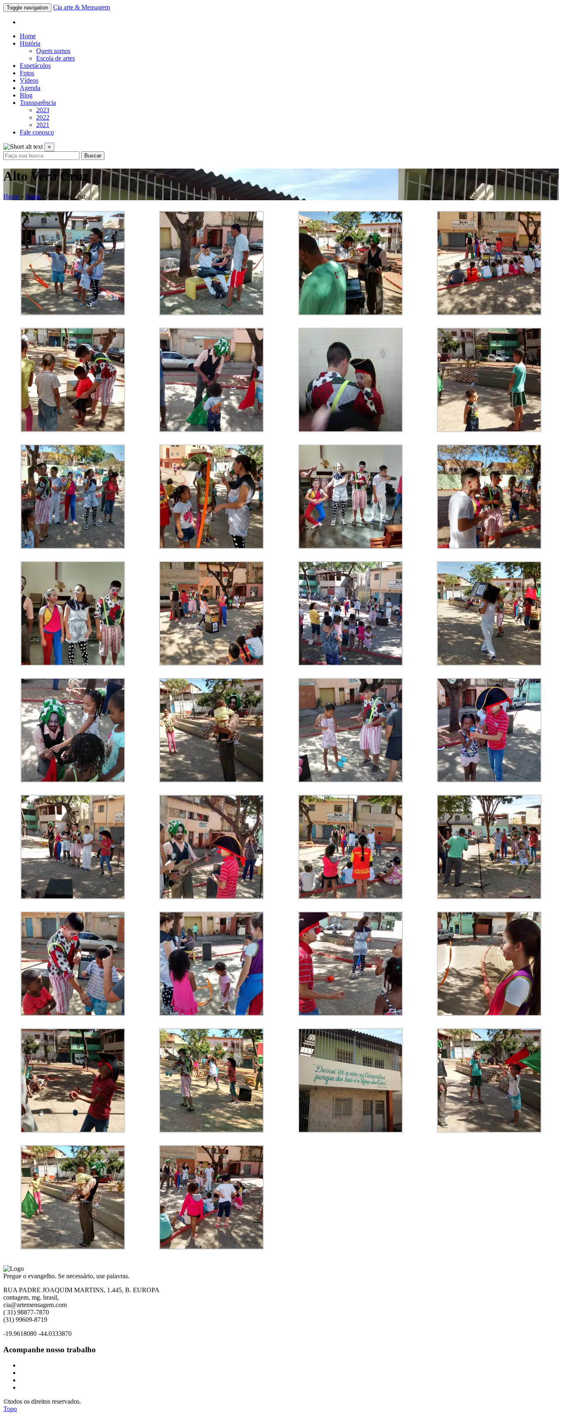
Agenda (30, 87)
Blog (26, 95)
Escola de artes (55, 58)
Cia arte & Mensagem (81, 7)
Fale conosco (37, 132)
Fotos (27, 72)
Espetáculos (35, 65)
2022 (42, 117)
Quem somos (53, 50)
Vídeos (29, 80)
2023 (42, 109)
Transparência (38, 102)
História (30, 43)
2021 (42, 124)
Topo (10, 1408)
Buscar (92, 156)
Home (28, 35)
